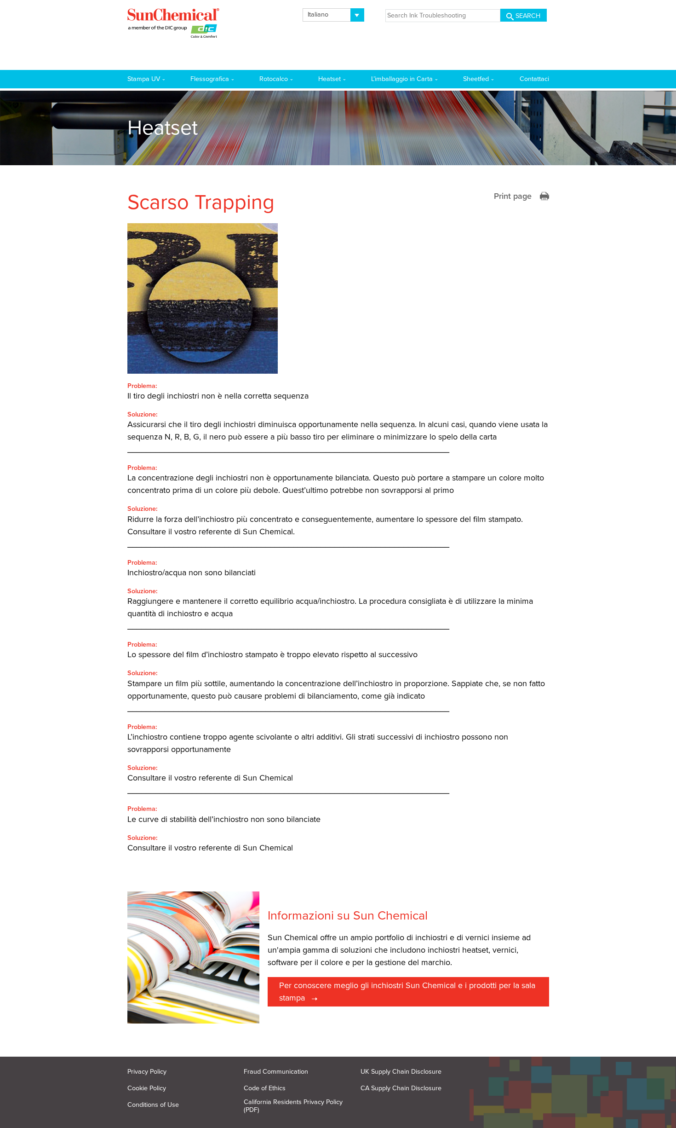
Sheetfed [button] (476, 79)
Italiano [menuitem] (318, 14)
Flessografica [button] (209, 79)
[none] (334, 15)
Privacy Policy (146, 1072)
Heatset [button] (329, 79)
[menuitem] (334, 15)
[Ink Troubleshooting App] (173, 24)
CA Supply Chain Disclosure (401, 1088)
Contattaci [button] (534, 79)
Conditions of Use (153, 1105)
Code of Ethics (265, 1088)
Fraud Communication (276, 1072)
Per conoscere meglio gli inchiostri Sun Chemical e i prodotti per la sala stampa (407, 991)
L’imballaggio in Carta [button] (402, 79)
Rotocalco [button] (273, 79)
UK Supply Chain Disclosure (401, 1072)
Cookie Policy (146, 1088)
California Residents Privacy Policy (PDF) (293, 1106)
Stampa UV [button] (143, 79)
